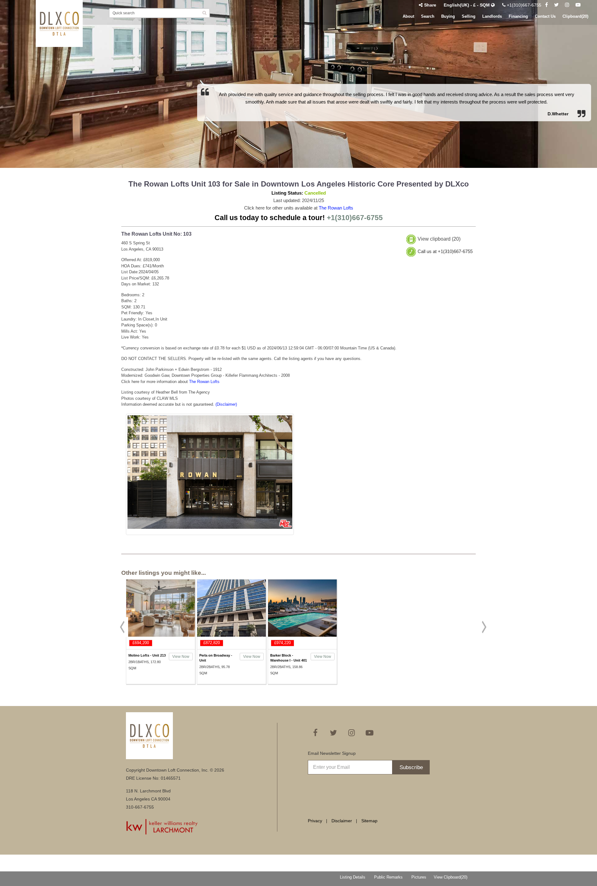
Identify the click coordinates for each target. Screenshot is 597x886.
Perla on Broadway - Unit (215, 657)
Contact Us (545, 16)
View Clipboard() (450, 877)
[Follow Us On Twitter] (556, 4)
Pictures (418, 877)
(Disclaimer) (226, 404)
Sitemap (369, 820)
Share (430, 4)
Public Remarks (388, 877)
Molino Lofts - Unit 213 (147, 655)
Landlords (492, 16)
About (408, 16)
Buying (448, 16)
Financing (518, 16)
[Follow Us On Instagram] (567, 4)
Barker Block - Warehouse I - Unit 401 (288, 657)
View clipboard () (439, 239)
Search (427, 16)
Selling (468, 16)
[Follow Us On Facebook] (546, 4)
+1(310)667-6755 (523, 4)
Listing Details (352, 877)
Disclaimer (341, 820)
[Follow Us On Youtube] (578, 4)
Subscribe (411, 767)
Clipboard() (575, 16)
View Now (180, 656)
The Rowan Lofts (336, 207)
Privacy (315, 820)
